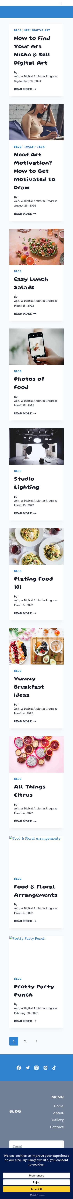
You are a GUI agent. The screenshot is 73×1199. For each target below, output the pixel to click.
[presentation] (36, 122)
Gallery (58, 1120)
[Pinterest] (45, 1067)
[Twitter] (27, 1067)
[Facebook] (18, 1067)
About (58, 1113)
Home (59, 1106)
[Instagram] (36, 1067)
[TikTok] (54, 1067)
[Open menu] (60, 3)
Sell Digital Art (37, 30)
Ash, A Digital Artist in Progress (35, 76)
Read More (25, 89)
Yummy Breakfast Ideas (29, 687)
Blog (18, 30)
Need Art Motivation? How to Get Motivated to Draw (34, 171)
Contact (57, 1127)
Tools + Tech (34, 146)
